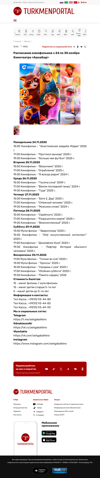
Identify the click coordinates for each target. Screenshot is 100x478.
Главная (17, 41)
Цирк (47, 34)
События (34, 34)
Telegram (39, 412)
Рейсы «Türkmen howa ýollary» (34, 2)
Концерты (27, 34)
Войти (84, 2)
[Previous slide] (15, 32)
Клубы (20, 34)
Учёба (67, 34)
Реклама (17, 404)
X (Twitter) (40, 415)
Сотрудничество (20, 408)
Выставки (80, 34)
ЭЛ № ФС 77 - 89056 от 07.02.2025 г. (66, 462)
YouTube (39, 404)
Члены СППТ (59, 415)
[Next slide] (85, 32)
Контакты (17, 415)
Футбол (54, 34)
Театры (40, 34)
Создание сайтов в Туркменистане (68, 404)
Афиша (27, 41)
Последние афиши (74, 34)
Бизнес (60, 34)
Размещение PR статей (63, 411)
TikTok (39, 408)
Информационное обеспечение (67, 408)
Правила (17, 411)
